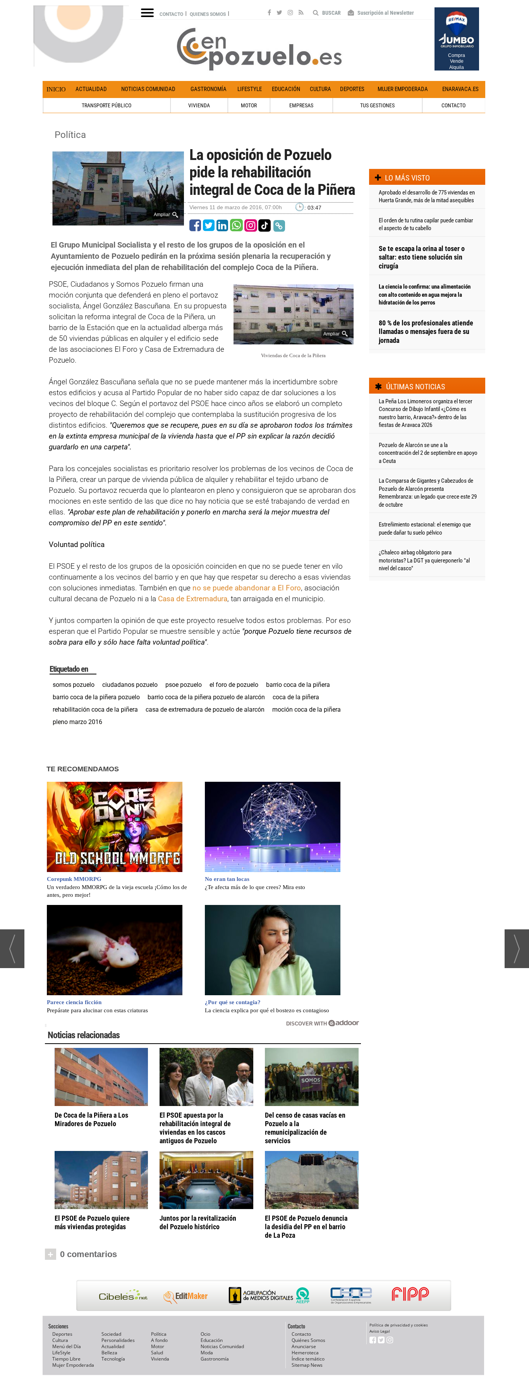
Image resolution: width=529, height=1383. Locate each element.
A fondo (159, 1340)
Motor (157, 1346)
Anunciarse (304, 1346)
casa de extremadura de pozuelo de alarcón (205, 709)
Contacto (171, 14)
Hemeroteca (305, 1352)
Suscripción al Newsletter (385, 13)
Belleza (109, 1352)
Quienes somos (208, 14)
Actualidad (91, 89)
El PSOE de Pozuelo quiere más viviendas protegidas (92, 1222)
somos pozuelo (73, 684)
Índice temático (308, 1358)
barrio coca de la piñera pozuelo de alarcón (206, 697)
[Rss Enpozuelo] (301, 13)
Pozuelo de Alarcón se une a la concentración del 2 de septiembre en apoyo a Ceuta (428, 453)
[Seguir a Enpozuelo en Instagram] (290, 13)
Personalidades (118, 1340)
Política (70, 134)
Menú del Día (66, 1346)
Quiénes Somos (308, 1340)
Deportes (352, 89)
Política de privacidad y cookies (398, 1325)
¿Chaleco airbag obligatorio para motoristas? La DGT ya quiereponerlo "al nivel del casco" (424, 560)
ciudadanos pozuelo (130, 684)
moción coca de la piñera (306, 709)
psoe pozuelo (183, 684)
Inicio (56, 89)
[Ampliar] (118, 222)
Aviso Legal (379, 1331)
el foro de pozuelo (234, 684)
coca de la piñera (296, 697)
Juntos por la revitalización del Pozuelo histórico (198, 1222)
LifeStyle (249, 89)
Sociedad (111, 1334)
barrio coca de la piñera (298, 684)
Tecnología (113, 1358)
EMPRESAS (301, 105)
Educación (286, 89)
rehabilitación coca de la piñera (95, 709)
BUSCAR (331, 13)
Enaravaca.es (460, 89)
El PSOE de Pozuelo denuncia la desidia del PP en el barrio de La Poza (306, 1226)
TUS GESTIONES (377, 105)
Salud (157, 1352)
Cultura (320, 89)
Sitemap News (307, 1365)
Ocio (205, 1334)
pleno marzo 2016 (77, 722)
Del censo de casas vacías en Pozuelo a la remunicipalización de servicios (305, 1128)
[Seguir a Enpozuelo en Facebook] (269, 13)
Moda (207, 1352)
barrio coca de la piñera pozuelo (96, 697)
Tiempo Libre (66, 1358)
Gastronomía (209, 89)
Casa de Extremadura (192, 598)
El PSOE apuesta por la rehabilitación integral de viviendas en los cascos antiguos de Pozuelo (195, 1128)
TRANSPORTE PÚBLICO (106, 105)
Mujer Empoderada (403, 89)
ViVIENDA (199, 105)
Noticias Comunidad (148, 89)
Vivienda (160, 1358)
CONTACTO (453, 105)
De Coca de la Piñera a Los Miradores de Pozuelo (91, 1119)
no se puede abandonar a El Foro (246, 587)
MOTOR (249, 105)
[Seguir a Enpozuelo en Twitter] (279, 13)
